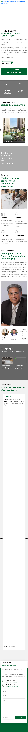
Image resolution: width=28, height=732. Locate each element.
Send (20, 718)
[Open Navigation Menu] (24, 2)
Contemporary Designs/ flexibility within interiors (6, 367)
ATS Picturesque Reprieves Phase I (13, 138)
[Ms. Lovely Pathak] (23, 332)
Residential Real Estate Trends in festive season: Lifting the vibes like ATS (20, 368)
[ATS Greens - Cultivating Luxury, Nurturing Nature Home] (14, 3)
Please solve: (8, 715)
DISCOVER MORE (6, 63)
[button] (1, 130)
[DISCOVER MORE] (12, 63)
